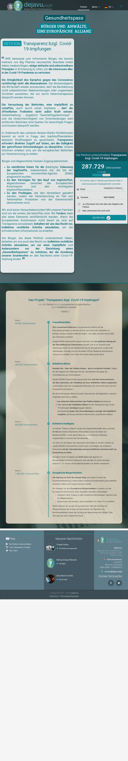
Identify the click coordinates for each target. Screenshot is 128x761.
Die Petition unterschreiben (20, 544)
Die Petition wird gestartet (68, 548)
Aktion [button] (95, 7)
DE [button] (110, 7)
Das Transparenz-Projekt (19, 547)
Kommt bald (62, 579)
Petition (83, 7)
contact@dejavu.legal (113, 571)
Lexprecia (74, 593)
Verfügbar (62, 564)
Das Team (13, 550)
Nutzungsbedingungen (69, 596)
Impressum (54, 596)
